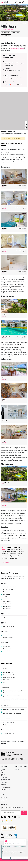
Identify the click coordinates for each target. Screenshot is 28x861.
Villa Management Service (5, 780)
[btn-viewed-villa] (19, 2)
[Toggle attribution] (26, 128)
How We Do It (5, 562)
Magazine (3, 784)
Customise (6, 858)
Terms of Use (4, 797)
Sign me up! (24, 812)
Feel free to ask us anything (17, 48)
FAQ (2, 772)
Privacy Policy (4, 799)
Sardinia (4, 29)
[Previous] (12, 19)
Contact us (3, 770)
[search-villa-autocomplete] (17, 2)
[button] (14, 145)
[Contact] (15, 2)
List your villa (4, 777)
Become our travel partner (5, 790)
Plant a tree (4, 782)
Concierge (3, 775)
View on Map (10, 29)
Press (2, 786)
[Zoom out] (26, 124)
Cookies (3, 800)
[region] (14, 111)
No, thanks (15, 858)
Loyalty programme (5, 787)
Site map (3, 774)
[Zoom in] (26, 122)
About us (3, 769)
